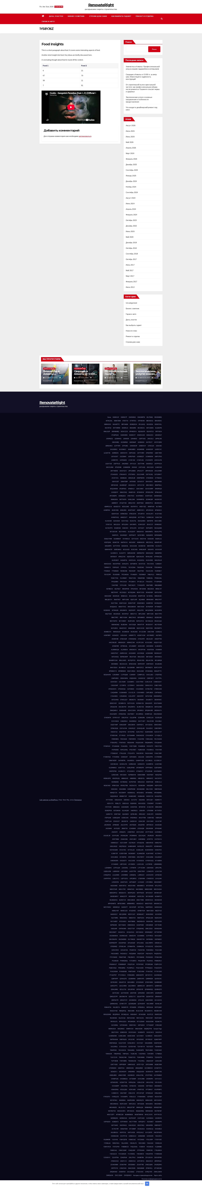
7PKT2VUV (123, 582)
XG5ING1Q (149, 1129)
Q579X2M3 (113, 982)
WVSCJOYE (149, 1114)
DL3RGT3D (140, 707)
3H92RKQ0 (158, 489)
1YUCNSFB (149, 460)
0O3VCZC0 (124, 431)
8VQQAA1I (113, 607)
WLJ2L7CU (122, 1107)
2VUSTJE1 (115, 478)
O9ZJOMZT (112, 932)
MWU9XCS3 (158, 903)
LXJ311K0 (141, 882)
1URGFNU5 (131, 456)
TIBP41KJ (126, 1054)
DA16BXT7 (149, 700)
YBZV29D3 (141, 1143)
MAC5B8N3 (139, 889)
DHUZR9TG (131, 707)
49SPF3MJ (140, 503)
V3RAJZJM (140, 1082)
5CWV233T (141, 524)
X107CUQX (141, 1118)
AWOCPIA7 (114, 653)
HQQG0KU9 (114, 796)
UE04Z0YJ (114, 1071)
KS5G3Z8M (149, 857)
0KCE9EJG (141, 428)
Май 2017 (130, 270)
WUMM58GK (129, 1114)
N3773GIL (141, 907)
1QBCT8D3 (158, 453)
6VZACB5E (149, 560)
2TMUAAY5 (123, 474)
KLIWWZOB (141, 853)
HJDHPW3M (131, 789)
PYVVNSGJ (122, 975)
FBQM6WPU (149, 742)
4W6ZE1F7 (123, 517)
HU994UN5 (141, 796)
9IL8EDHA (124, 624)
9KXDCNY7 (149, 624)
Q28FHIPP (114, 978)
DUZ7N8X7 (131, 714)
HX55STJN (149, 796)
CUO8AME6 (123, 692)
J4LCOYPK (124, 825)
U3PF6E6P (122, 1064)
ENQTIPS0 (122, 732)
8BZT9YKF (114, 592)
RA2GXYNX (114, 1011)
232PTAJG (117, 463)
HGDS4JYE (133, 785)
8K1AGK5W (132, 596)
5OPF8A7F (132, 535)
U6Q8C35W (158, 1064)
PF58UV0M (158, 957)
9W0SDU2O (116, 632)
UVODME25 (124, 1079)
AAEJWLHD (112, 642)
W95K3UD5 (148, 1100)
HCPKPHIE (132, 782)
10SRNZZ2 (109, 438)
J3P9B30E (115, 825)
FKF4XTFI (150, 746)
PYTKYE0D (158, 971)
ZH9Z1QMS (149, 1164)
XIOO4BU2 (158, 1129)
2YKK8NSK (149, 478)
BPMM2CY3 (113, 671)
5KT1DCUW (113, 531)
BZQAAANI (107, 674)
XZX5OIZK (150, 1136)
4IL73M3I (159, 506)
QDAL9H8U (114, 989)
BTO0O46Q (149, 671)
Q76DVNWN (149, 982)
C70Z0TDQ (158, 674)
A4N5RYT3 (132, 635)
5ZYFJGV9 (135, 539)
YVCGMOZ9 (122, 1154)
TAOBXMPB (140, 1050)
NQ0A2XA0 (158, 918)
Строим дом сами (98, 16)
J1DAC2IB (141, 821)
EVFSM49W (131, 735)
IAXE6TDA (133, 807)
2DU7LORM (109, 467)
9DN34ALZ (149, 617)
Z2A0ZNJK (123, 1157)
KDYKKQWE (114, 850)
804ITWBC (149, 585)
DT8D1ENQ (122, 714)
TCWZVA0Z (158, 1050)
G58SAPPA (149, 757)
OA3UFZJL (121, 932)
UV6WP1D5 (114, 1079)
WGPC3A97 (123, 1104)
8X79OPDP (149, 607)
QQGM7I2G (149, 996)
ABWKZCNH (131, 642)
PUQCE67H (158, 968)
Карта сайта (158, 1175)
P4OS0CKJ (123, 953)
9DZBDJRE (158, 617)
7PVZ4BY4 (132, 582)
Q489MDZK (149, 978)
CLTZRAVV (131, 685)
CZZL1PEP (131, 696)
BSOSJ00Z (140, 671)
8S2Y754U (114, 603)
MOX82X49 (158, 900)
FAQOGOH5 (139, 742)
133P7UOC (142, 438)
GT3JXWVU (131, 771)
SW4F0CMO (158, 1043)
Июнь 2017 (130, 265)
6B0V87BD (150, 546)
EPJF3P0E (131, 732)
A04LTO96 (151, 632)
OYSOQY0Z (149, 946)
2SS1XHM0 (158, 471)
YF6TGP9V (116, 1147)
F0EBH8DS (115, 739)
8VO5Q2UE (158, 603)
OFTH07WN (158, 932)
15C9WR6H (124, 442)
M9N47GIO (130, 889)
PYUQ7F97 (113, 975)
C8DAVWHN (124, 678)
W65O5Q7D (140, 1100)
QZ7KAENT (141, 1004)
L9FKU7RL (158, 868)
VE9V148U (132, 1089)
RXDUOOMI (149, 1021)
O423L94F (114, 928)
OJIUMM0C (140, 936)
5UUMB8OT (117, 539)
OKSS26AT (158, 936)
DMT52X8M (158, 707)
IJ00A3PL (142, 810)
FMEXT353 (158, 746)
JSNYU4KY (133, 839)
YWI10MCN (140, 1154)
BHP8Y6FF (141, 664)
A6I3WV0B (115, 639)
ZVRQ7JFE (148, 1172)
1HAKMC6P (133, 446)
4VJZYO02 (158, 514)
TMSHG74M (122, 1057)
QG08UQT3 (158, 989)
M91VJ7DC (122, 889)
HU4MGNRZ (132, 796)
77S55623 (107, 571)
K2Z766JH (132, 843)
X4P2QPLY (141, 1122)
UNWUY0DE (122, 1075)
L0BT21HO (123, 864)
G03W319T (124, 757)
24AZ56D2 (125, 463)
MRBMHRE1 (131, 903)
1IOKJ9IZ (159, 446)
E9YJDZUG (149, 725)
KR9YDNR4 (131, 857)
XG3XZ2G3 (141, 1129)
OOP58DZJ (158, 939)
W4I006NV (122, 1100)
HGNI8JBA (141, 785)
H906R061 (133, 778)
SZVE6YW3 (132, 1046)
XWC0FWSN (158, 1132)
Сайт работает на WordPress (48, 800)
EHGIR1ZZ (132, 728)
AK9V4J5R (141, 646)
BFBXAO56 (132, 664)
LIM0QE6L (133, 875)
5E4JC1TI (150, 524)
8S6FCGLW (122, 603)
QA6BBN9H (158, 982)
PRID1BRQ (121, 968)
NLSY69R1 (114, 918)
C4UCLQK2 (149, 674)
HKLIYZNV (149, 789)
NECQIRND (122, 914)
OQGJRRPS (149, 943)
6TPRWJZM (158, 556)
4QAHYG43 (115, 514)
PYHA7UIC (149, 971)
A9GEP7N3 (158, 639)
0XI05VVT (132, 435)
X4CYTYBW (133, 1122)
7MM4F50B (141, 578)
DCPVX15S (131, 703)
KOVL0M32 (114, 857)
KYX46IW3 (114, 864)
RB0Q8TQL (122, 1011)
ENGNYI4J (114, 732)
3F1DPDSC (122, 489)
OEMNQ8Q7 (149, 932)
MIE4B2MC (132, 896)
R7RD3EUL (141, 1007)
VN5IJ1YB (131, 1093)
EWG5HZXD (140, 735)
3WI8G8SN (114, 499)
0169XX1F (116, 417)
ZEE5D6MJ (131, 1164)
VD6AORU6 (114, 1089)
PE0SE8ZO (149, 957)
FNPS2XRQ (124, 750)
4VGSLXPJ (149, 514)
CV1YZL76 (131, 692)
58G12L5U (117, 524)
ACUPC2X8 (140, 642)
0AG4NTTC (116, 424)
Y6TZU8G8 (140, 1139)
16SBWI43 (141, 442)
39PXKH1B (114, 485)
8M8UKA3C (158, 596)
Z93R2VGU (132, 1161)
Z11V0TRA (115, 1157)
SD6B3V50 (123, 1032)
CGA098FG (130, 682)
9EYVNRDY (122, 621)
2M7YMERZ (114, 471)
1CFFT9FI (117, 446)
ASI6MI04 (159, 649)
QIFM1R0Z (141, 993)
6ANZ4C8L (125, 546)
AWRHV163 (123, 653)
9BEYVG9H (123, 617)
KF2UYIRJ (123, 850)
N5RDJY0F (115, 911)
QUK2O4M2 (149, 1000)
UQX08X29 (131, 1075)
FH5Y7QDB (133, 746)
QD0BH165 (158, 986)
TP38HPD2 (149, 1057)
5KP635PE (149, 528)
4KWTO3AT (131, 510)
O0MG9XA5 (131, 925)
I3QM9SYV (158, 800)
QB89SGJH (141, 986)
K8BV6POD (149, 843)
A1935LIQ (159, 632)
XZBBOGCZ (132, 1136)
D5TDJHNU (115, 700)
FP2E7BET (132, 750)
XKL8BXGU (114, 1132)
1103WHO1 (118, 438)
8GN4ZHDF (149, 592)
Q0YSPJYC (149, 975)
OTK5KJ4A (122, 946)
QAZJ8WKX (132, 986)
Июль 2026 (130, 131)
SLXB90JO (149, 1036)
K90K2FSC (158, 843)
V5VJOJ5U (158, 1082)
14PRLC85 (158, 438)
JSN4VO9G (124, 839)
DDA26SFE (148, 703)
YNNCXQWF (123, 1150)
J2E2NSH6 (107, 825)
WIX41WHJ (149, 1104)
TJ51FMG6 (142, 1054)
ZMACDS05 (131, 1168)
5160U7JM (158, 517)
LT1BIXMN (141, 878)
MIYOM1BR (149, 896)
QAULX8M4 (123, 986)
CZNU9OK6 (123, 696)
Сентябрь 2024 (132, 192)
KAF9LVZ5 (140, 846)
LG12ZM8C (115, 875)
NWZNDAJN (141, 921)
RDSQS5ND (107, 1014)
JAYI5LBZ (117, 828)
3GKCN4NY (140, 489)
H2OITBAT (150, 775)
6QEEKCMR (131, 556)
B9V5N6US (158, 657)
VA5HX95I (141, 1086)
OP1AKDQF (131, 943)
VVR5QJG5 (115, 1096)
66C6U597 (132, 542)
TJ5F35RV (150, 1054)
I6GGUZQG (141, 803)
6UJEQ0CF (115, 560)
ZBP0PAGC (158, 1161)
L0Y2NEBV (131, 864)
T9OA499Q (131, 1050)
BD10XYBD (140, 660)
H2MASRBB (141, 775)
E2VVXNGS (115, 721)
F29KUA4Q (149, 739)
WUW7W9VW (139, 1114)
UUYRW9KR (158, 1075)
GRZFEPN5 (112, 771)
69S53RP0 (108, 546)
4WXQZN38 (132, 517)
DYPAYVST (116, 717)
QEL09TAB (131, 989)
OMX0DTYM (140, 939)
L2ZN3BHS (108, 868)
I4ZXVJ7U (110, 803)
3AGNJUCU (132, 485)
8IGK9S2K (116, 596)
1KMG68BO (131, 449)
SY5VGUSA (123, 1046)
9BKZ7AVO (132, 617)
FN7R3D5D (115, 750)
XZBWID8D (141, 1136)
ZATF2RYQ (140, 1161)
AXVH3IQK (140, 653)
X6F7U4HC (114, 1125)
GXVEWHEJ (158, 771)
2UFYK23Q (149, 474)
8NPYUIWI (125, 599)
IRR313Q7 (142, 814)
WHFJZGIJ (132, 1104)
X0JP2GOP (132, 1118)
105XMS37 (158, 435)
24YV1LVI (133, 463)
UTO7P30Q (148, 1075)
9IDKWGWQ (115, 624)
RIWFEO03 (158, 1014)
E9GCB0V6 (131, 725)
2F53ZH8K (118, 467)
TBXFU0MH (149, 1050)
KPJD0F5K (123, 857)
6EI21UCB (126, 549)
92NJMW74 (123, 610)
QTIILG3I (141, 1000)
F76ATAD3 (122, 742)
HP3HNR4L (149, 793)
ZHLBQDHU (158, 1164)
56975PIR (150, 521)
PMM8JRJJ (158, 961)
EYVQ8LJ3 (158, 735)
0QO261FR (141, 431)
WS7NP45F (158, 1111)
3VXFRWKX (140, 496)
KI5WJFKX (158, 850)
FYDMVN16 (107, 757)
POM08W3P (122, 964)
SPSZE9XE (140, 1039)
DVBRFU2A (148, 714)
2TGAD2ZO (114, 474)
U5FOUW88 (149, 1064)
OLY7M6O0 (131, 939)
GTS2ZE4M (148, 771)
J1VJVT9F (158, 821)
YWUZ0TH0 (149, 1154)
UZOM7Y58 (123, 1082)
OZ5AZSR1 (158, 946)
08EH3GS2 (149, 421)
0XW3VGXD (141, 435)
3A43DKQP (123, 485)
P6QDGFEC (158, 953)
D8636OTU (132, 700)
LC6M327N (150, 871)
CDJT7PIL (158, 678)
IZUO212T (116, 821)
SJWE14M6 (122, 1036)
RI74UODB (142, 1014)
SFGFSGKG (132, 1032)
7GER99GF (142, 574)
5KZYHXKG (122, 531)
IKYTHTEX (158, 810)
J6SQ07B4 (141, 825)
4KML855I (123, 510)
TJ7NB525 (158, 1054)
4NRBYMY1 (140, 510)
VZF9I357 (150, 1096)
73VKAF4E (149, 567)
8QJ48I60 (142, 599)
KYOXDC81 (140, 860)
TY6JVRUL (141, 1061)
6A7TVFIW (116, 546)
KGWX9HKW (149, 850)
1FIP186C (125, 446)
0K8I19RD (133, 428)
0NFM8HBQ (115, 431)
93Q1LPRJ (140, 610)
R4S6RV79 (124, 1007)
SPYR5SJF (148, 1039)
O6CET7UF (131, 928)
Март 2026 (130, 153)
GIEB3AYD (141, 764)
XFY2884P (132, 1129)
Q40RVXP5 (140, 978)
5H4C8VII (125, 528)
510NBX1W (149, 517)
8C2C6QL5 (123, 592)
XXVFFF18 (123, 1136)
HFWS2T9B (124, 785)
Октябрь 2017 (131, 259)
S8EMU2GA (112, 1029)
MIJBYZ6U (140, 896)
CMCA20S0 (139, 685)
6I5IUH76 (150, 549)
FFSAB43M (115, 746)
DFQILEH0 (113, 707)
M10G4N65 (114, 885)
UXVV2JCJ (158, 1079)
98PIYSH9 (150, 614)
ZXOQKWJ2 (128, 1175)
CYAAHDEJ (114, 696)
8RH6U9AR (149, 599)
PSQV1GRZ (140, 968)
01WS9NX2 (132, 417)
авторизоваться (85, 136)
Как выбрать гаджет (121, 16)
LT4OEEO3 (150, 878)
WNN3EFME (158, 1107)
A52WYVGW (141, 635)
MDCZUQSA (158, 889)
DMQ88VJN (149, 707)
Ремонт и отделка (144, 16)
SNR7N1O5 (123, 1039)
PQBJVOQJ (113, 968)
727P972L (124, 567)
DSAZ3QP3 (113, 714)
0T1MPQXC (115, 435)
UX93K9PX (149, 1079)
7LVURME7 (123, 578)
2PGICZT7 (140, 471)
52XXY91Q (124, 521)
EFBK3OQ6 (114, 728)
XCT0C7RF (115, 1129)
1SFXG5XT (114, 456)
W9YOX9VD (158, 1100)
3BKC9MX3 (149, 485)
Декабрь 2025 (131, 164)
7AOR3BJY (158, 571)
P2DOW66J (149, 950)
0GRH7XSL (158, 424)
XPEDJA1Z (140, 1132)
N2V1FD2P (132, 907)
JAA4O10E (158, 825)
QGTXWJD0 (124, 993)
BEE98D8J (114, 664)
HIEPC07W (158, 785)
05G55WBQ (158, 417)
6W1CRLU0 (158, 560)
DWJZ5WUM (158, 714)
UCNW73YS (158, 1068)
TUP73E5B (114, 1061)
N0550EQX (116, 907)
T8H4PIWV (113, 1050)
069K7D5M (117, 421)
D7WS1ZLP (123, 700)
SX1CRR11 (114, 1046)
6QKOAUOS (140, 556)
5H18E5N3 (117, 528)
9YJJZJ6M (142, 632)
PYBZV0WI (140, 971)
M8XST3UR (113, 889)
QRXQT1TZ (123, 1000)
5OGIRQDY (123, 535)
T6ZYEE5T (149, 1046)
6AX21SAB (133, 546)
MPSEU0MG (121, 903)
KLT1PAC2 (158, 853)
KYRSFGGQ (149, 860)
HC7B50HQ (123, 782)
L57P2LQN (116, 868)
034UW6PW (141, 417)
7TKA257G (149, 582)
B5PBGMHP (124, 657)
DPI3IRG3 (140, 710)
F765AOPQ (113, 742)
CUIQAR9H (114, 692)
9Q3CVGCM (140, 628)
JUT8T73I (150, 839)
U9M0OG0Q (130, 1068)
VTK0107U (106, 1096)
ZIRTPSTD (114, 1168)
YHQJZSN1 (133, 1147)
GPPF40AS (149, 767)
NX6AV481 (149, 921)
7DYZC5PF (107, 574)
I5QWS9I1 (133, 803)
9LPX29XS (114, 628)
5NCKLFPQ (158, 531)
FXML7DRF (158, 753)
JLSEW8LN (158, 832)
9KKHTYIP (140, 624)
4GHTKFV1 (134, 506)
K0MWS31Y (114, 843)
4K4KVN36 (115, 510)
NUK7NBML (131, 921)
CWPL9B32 (149, 692)
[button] (162, 19)
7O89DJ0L (149, 578)
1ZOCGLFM (158, 460)
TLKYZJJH (113, 1057)
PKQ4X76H (141, 961)
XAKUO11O (132, 1125)
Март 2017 (130, 276)
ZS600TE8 (122, 1172)
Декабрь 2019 (131, 243)
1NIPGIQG (132, 453)
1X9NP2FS (114, 460)
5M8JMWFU (149, 531)
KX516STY (123, 860)
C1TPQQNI (124, 674)
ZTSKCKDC (140, 1172)
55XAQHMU (141, 521)
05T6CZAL (109, 421)
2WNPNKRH (140, 478)
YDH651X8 (158, 1143)
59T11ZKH (125, 524)
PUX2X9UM (114, 971)
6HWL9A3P (142, 549)
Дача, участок (56, 16)
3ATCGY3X (140, 485)
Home (109, 417)
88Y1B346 (143, 589)
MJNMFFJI (158, 896)
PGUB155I (115, 961)
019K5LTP (124, 417)
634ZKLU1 (158, 539)
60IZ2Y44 (143, 539)
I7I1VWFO (158, 803)
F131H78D (141, 739)
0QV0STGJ (150, 431)
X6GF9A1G (123, 1125)
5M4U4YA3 (140, 531)
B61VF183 (133, 657)
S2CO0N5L (114, 1025)
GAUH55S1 (130, 760)
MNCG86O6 (131, 900)
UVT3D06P (132, 1079)
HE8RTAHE (149, 782)
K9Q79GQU (122, 846)
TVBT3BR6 (123, 1061)
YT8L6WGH (158, 1150)
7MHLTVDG (132, 578)
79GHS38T (132, 571)
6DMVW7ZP (108, 549)
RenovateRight (101, 5)
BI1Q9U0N (158, 664)
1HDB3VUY (142, 446)
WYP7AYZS (158, 1114)
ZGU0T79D (140, 1164)
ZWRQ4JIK (109, 1175)
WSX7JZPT (110, 1114)
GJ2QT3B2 (158, 764)
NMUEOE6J (123, 918)
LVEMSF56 (115, 882)
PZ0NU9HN (130, 975)
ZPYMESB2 (158, 1168)
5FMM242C (158, 524)
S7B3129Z (158, 1025)
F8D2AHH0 (130, 742)
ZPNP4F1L (149, 1168)
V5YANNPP (115, 1086)
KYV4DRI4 (158, 860)
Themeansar (78, 800)
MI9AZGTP (123, 896)
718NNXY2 (107, 567)
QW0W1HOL (114, 1004)
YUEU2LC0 (113, 1154)
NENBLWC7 (140, 914)
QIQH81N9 (158, 993)
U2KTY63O (114, 1064)
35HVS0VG (149, 481)
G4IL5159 (141, 757)
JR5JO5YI (158, 835)
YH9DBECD (125, 1147)
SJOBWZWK (113, 1036)
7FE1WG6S (125, 574)
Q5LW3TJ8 (122, 982)
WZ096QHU (114, 1118)
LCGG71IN (158, 871)
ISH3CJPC (150, 814)
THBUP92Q (117, 1054)
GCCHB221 (148, 760)
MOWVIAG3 (149, 900)
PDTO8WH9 (140, 957)
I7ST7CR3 (108, 807)
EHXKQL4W (141, 728)
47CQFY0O (123, 503)
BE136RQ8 (158, 660)
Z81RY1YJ (123, 1161)
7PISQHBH (114, 582)
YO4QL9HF (131, 1150)
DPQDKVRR (149, 710)
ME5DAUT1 (122, 893)
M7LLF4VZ (158, 885)
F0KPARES (132, 739)
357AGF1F (140, 481)
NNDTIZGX (140, 918)
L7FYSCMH (141, 868)
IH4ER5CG (134, 810)
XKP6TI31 (123, 1132)
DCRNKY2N (140, 703)
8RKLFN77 (158, 599)
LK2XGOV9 (149, 875)
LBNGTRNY (141, 871)
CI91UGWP (114, 685)
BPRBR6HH (122, 671)
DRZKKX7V (158, 710)
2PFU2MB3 (132, 471)
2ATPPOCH (158, 463)
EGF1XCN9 (123, 728)
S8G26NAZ (121, 1029)
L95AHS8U (150, 868)
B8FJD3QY (149, 657)
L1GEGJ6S (140, 864)
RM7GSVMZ (131, 1018)
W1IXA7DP (158, 1096)
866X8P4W (125, 589)
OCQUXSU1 (130, 932)
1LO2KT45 (107, 453)
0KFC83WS (149, 428)
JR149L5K (150, 835)
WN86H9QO (148, 1107)
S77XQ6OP (150, 1025)
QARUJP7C (114, 986)
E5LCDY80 (150, 721)
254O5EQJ (149, 463)
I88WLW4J (116, 807)
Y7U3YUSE (158, 1139)
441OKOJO (158, 499)
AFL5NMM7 (132, 646)
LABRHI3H (116, 871)
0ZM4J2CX (149, 435)
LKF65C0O (158, 875)
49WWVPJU (149, 503)
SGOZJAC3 (150, 1032)
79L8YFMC (140, 571)
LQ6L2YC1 (116, 878)
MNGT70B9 (140, 900)
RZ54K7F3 (158, 1021)
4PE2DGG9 (149, 510)
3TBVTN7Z (130, 496)
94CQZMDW (149, 610)
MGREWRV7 (114, 896)
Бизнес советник (76, 16)
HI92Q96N (150, 785)
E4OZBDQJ (132, 721)
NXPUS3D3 (158, 921)
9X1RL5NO (134, 632)
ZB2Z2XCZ (149, 1161)
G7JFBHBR (158, 757)
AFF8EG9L (123, 646)
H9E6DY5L (141, 778)
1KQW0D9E (140, 449)
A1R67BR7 (107, 635)
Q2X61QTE (123, 978)
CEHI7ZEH (113, 682)
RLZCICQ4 (122, 1018)
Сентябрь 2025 (132, 170)
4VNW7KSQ (115, 517)
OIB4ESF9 (132, 936)
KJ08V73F (114, 853)
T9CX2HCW (122, 1050)
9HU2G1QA (158, 621)
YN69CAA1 (113, 1150)
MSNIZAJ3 (140, 903)
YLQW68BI (158, 1147)
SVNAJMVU (131, 1043)
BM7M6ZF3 (149, 667)
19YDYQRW (158, 442)
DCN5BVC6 (122, 703)
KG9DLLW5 (139, 850)
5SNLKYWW (108, 539)
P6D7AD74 (149, 953)
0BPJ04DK (124, 424)
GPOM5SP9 (140, 767)
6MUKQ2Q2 (149, 553)
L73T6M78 (133, 868)
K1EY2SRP (123, 843)
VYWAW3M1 (141, 1096)
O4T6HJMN (122, 928)
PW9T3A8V (132, 971)
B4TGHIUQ (115, 657)
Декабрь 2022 (131, 226)
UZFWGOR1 (114, 1082)
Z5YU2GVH (149, 1157)
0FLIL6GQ (142, 424)
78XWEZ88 (123, 571)
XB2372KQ (140, 1125)
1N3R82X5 (115, 453)
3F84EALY (131, 489)
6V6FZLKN (132, 560)
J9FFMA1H (149, 825)
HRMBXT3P (123, 796)
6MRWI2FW (140, 553)
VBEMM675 (158, 1086)
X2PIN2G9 (107, 1122)
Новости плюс (131, 331)
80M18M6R (158, 585)
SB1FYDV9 (114, 1032)
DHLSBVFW (122, 707)
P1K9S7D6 (141, 950)
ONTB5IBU (149, 939)
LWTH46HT (132, 882)
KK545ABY (131, 853)
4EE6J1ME (125, 506)
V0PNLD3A (132, 1082)
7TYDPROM (158, 582)
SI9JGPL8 (158, 1032)
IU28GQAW (116, 818)
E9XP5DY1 (140, 725)
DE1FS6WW (158, 703)
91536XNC (107, 610)
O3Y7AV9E (158, 925)
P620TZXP (140, 953)
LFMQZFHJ (107, 875)
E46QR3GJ (124, 721)
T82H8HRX (158, 1046)
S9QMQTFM (148, 1029)
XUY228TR (148, 1132)
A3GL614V (123, 635)
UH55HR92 (131, 1071)
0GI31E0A (150, 424)
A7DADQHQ (132, 639)
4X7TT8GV (141, 517)
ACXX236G (148, 642)
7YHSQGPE (141, 585)
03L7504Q (150, 417)
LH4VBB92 (124, 875)
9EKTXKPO (113, 621)
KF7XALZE (131, 850)
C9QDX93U (132, 678)
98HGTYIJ (133, 614)
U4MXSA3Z (131, 1064)
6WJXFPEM (116, 564)
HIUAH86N (122, 789)
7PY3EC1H (140, 582)
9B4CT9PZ (114, 617)
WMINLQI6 (139, 1107)
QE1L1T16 (123, 989)
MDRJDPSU (113, 893)
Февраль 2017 (131, 282)
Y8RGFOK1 (115, 1143)
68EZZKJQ (149, 542)
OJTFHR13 (149, 936)
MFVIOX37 (149, 893)
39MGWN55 (158, 481)
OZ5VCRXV (115, 950)
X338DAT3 (115, 1122)
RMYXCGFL (140, 1018)
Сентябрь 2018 (132, 254)
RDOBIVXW (158, 1011)
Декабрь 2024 (131, 181)
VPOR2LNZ (149, 1093)
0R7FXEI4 (158, 431)
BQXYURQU (131, 671)
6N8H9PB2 (158, 553)
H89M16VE (124, 778)
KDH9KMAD (158, 846)
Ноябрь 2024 (131, 187)
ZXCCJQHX (118, 1175)
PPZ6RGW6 (149, 964)
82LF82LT (118, 589)
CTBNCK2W (158, 689)
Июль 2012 (130, 287)
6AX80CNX (141, 546)
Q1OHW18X (158, 975)
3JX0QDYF (114, 492)
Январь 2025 (131, 176)
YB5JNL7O (133, 1143)
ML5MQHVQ (113, 900)
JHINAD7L (122, 832)
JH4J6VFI (115, 832)
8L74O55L (150, 596)
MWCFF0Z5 (148, 903)
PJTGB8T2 (133, 961)
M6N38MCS (140, 885)
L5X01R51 (125, 868)
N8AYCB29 (150, 911)
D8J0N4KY (141, 700)
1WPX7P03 (158, 456)
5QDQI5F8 (149, 535)
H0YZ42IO (123, 775)
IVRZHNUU (133, 818)
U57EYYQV (140, 1064)
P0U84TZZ (133, 950)
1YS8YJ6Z (131, 460)
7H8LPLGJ (151, 574)
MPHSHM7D (112, 903)
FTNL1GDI (123, 753)
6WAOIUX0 (107, 564)
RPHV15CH (122, 1021)
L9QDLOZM (107, 871)
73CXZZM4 (131, 567)
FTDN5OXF (114, 753)
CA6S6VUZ (141, 678)
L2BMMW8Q (158, 864)
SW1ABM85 (148, 1043)
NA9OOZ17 (114, 914)
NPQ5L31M (149, 918)
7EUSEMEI (116, 574)
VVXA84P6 (124, 1096)
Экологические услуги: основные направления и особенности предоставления (139, 99)
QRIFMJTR (114, 1000)
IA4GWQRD (125, 807)
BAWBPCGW (113, 660)
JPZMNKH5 (133, 835)
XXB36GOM (114, 1136)
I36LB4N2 (142, 800)
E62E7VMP (114, 725)
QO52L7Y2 (132, 996)
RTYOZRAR (140, 1021)
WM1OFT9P (131, 1107)
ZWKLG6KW (158, 1172)
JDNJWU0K (149, 828)
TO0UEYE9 (131, 1057)
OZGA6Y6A (124, 950)
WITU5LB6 (140, 1104)
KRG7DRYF (140, 857)
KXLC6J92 (131, 860)
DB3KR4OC (158, 700)
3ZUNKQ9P (149, 499)
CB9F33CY (150, 678)
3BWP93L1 (158, 485)
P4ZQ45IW (132, 953)
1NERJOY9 (123, 453)
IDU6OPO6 (108, 810)
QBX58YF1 (149, 986)
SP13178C (131, 1039)
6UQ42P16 (123, 560)
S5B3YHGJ (132, 1025)
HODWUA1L (131, 793)
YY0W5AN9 (158, 1154)
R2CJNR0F (150, 1004)
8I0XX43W (108, 596)
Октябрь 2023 (131, 220)
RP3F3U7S (114, 1021)
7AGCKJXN (149, 571)
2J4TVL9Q (142, 467)
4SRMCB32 (124, 514)
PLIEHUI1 (150, 961)
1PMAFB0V (149, 453)
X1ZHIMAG (149, 1118)
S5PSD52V (141, 1025)
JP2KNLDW (124, 835)
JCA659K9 (132, 828)
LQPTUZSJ (124, 878)
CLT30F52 (123, 685)
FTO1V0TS (131, 753)
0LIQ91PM (158, 428)
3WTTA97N (122, 499)
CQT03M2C (130, 689)
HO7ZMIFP (122, 793)
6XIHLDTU (125, 564)
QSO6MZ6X (132, 1000)
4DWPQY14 (108, 506)
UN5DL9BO (113, 1075)
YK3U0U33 (149, 1147)
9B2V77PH (158, 614)
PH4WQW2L (124, 961)
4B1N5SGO (158, 503)
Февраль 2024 (131, 215)
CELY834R (122, 682)
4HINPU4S (151, 506)
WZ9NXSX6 (123, 1118)
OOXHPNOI (122, 943)
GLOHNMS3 (112, 767)
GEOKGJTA (123, 764)
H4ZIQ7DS (158, 775)
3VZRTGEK (148, 496)
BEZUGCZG (123, 664)
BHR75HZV (149, 664)
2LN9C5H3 (158, 467)
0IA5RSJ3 (125, 428)
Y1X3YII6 (115, 1139)
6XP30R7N (133, 564)
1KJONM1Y (122, 449)
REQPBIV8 (116, 1014)
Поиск (128, 42)
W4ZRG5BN (131, 1100)
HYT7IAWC (109, 800)
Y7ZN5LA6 (107, 1143)
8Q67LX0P (134, 599)
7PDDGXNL (158, 578)
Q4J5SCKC (158, 978)
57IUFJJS (109, 524)
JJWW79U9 (131, 832)
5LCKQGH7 (131, 531)
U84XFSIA (121, 1068)
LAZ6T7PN (132, 871)
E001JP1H (125, 717)
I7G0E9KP (150, 803)
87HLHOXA (134, 589)
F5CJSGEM (158, 739)
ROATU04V (158, 1018)
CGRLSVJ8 (148, 682)
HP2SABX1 (140, 793)
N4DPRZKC (149, 907)
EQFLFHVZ (139, 732)
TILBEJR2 (134, 1054)
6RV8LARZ (149, 556)
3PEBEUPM (149, 492)
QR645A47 (158, 996)
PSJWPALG (130, 968)
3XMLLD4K (131, 499)
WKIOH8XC (158, 1104)
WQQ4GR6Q (140, 1111)
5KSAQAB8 (158, 528)
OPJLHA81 (140, 943)
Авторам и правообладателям (142, 1175)
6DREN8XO (117, 549)
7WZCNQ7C (132, 585)
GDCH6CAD (114, 764)
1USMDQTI (140, 456)
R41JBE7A (116, 1007)
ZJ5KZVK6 (123, 1168)
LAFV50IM (124, 871)
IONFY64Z (117, 814)
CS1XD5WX (140, 689)
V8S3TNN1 (124, 1086)
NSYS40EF (114, 921)
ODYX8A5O (139, 932)
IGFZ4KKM (116, 810)
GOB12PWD (131, 767)
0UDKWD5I (124, 435)
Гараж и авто (48, 21)
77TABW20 (115, 571)
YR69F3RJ (149, 1150)
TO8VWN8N (140, 1057)
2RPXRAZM (149, 471)
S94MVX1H (129, 1029)
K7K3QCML (140, 843)
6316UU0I (151, 539)
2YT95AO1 (158, 478)
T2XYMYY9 (141, 1046)
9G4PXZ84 (131, 621)
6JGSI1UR (158, 549)
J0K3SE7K (124, 821)
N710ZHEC (132, 911)
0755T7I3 (125, 421)
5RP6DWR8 (158, 535)
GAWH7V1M (140, 760)
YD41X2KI (150, 1143)
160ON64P (132, 442)
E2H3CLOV (149, 717)
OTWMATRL (131, 946)
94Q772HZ (108, 614)
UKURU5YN (149, 1071)
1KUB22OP (149, 449)
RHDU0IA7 (133, 1014)
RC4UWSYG (149, 1011)
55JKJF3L (133, 521)
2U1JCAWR (140, 474)
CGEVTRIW (139, 682)
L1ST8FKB (149, 864)
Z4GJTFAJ (132, 1157)
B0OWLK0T (158, 653)
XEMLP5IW (124, 1129)
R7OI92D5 (133, 1007)
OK (147, 1183)
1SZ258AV (123, 456)
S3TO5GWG (123, 1025)
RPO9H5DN (131, 1021)
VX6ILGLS (132, 1096)
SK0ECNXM (131, 1036)
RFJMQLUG (125, 1014)
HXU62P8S (158, 796)
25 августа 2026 (82, 377)
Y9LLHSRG (124, 1143)
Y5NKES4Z (132, 1139)
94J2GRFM (158, 610)
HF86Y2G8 (115, 785)
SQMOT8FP (158, 1039)
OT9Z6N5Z (113, 946)
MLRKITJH (122, 900)
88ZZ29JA (151, 589)
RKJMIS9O (113, 1018)
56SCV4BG (158, 521)
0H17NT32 (108, 428)
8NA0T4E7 (117, 599)
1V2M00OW (149, 456)
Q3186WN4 (131, 978)
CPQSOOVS (112, 689)
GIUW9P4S (149, 764)
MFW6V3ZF (158, 893)
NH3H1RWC (149, 914)
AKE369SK (149, 646)
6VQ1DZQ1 (140, 560)
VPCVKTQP (140, 1093)
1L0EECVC (158, 449)
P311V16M (158, 950)
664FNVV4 (124, 542)
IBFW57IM (142, 807)
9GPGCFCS (140, 621)
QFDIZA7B (139, 989)
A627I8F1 (159, 635)
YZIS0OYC (107, 1157)
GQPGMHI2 (158, 767)
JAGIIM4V (109, 828)
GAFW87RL (122, 760)
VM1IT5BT (123, 1093)
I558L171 (118, 803)
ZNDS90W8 (140, 1168)
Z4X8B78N (140, 1157)
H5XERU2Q (116, 778)
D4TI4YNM (148, 696)
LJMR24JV (141, 875)
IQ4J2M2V (125, 814)
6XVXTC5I (142, 564)
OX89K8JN (140, 946)
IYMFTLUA (108, 821)
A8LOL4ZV (149, 639)
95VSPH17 (125, 614)
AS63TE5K (150, 649)
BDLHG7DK (149, 660)
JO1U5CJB (106, 835)
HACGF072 (158, 778)
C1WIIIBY (133, 674)
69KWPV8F (158, 542)
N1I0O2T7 (124, 907)
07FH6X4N (141, 421)
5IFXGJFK (133, 528)
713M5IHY (158, 564)
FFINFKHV (107, 746)
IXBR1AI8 (159, 818)
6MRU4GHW (131, 553)
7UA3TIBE (115, 585)
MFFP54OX (140, 893)
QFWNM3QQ (149, 989)
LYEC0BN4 (149, 882)
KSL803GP (158, 857)
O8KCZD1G (149, 928)
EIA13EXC (149, 728)
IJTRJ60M (150, 810)
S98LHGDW (138, 1029)
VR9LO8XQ (158, 1093)
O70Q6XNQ (140, 928)
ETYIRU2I (122, 735)
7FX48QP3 (133, 574)
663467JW (116, 542)
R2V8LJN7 (158, 1004)
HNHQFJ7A (113, 793)
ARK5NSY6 (132, 649)
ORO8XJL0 (158, 943)
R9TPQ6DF (158, 1007)
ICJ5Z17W (150, 807)
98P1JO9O (141, 614)
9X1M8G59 (125, 632)
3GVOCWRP (149, 489)
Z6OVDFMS (158, 1157)
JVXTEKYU (158, 839)
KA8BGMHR (132, 846)
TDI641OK (109, 1054)
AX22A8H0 (132, 653)
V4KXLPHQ (149, 1082)
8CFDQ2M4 (131, 592)
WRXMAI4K (149, 1111)
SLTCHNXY (140, 1036)
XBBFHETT (158, 1125)
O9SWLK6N (158, 928)
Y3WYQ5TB (123, 1139)
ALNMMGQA (115, 649)
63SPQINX (107, 542)
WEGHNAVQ (114, 1104)
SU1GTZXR (122, 1043)
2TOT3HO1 (131, 474)
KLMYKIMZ (149, 853)
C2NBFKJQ (140, 674)
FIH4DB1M (141, 746)
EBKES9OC (158, 725)
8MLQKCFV (108, 599)
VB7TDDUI (149, 1086)
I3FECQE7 (149, 800)
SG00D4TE (141, 1032)
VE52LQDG (123, 1089)
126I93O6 (126, 438)
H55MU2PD (107, 778)
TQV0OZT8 (158, 1057)
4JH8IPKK (107, 510)
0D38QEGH (133, 424)
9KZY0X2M (158, 624)
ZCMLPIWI (123, 1164)
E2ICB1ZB (158, 717)
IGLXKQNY (125, 810)
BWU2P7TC (158, 671)
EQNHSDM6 (149, 732)
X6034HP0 (158, 1122)
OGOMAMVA (114, 936)
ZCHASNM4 (114, 1164)
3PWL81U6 (158, 492)
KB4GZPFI (149, 846)
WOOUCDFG (121, 1111)
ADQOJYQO (158, 642)
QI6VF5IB (133, 993)
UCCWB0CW (149, 1068)
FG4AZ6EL (124, 746)
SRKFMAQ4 (113, 1043)
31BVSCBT (115, 481)
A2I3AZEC (115, 635)
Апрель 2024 (131, 209)
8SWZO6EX (141, 603)
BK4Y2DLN (113, 667)
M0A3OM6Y (158, 882)
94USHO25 (116, 614)
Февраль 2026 (131, 159)
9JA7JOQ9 (132, 624)
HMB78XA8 (158, 789)
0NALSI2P (107, 431)
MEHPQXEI (131, 893)
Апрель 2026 (131, 148)
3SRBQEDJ (122, 496)
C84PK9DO (114, 678)
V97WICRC (132, 1086)
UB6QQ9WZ (139, 1068)
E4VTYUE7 (141, 721)
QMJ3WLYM (123, 996)
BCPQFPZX (131, 660)
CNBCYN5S (158, 685)
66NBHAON (140, 542)
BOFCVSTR (158, 667)
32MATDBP (124, 481)
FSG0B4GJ (150, 750)
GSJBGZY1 (121, 771)
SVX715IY (140, 1043)
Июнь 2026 (130, 137)
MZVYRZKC (107, 907)
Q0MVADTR (140, 975)
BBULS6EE (122, 660)
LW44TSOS (124, 882)
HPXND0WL (158, 793)
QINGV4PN (149, 993)
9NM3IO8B (131, 628)
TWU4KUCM (132, 1061)
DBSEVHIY (113, 703)
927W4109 (115, 610)
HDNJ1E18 (141, 782)
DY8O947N (107, 717)
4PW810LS (158, 510)
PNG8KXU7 (113, 964)
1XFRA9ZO (123, 460)
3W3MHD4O (158, 496)
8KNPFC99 (141, 596)
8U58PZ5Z (149, 603)
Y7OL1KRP (149, 1139)
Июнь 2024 (130, 203)
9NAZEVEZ (123, 628)
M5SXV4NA (131, 885)
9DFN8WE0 (141, 617)
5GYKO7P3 (108, 528)
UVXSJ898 (141, 1079)
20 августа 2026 (113, 377)
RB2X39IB (131, 1011)
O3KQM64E (149, 925)
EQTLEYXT (158, 732)
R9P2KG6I (149, 1007)
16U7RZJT (149, 442)
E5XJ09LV (158, 721)
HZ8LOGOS (118, 800)
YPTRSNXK (140, 1150)
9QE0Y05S (149, 628)
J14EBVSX (133, 821)
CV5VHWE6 (140, 692)
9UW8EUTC (107, 632)
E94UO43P (123, 725)
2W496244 (123, 478)
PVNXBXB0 (123, 971)
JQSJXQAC (142, 835)
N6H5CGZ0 (123, 911)
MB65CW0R (148, 889)
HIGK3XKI (114, 789)
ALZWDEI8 (124, 649)
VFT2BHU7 (149, 1089)
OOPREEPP (113, 943)
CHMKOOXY (158, 682)
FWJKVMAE (149, 753)
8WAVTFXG (122, 607)
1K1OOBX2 (113, 449)
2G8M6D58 (126, 467)
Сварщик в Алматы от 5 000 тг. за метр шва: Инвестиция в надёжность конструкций (141, 77)
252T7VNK (141, 463)
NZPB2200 (113, 925)
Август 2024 (130, 198)
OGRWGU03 (123, 936)
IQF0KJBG (133, 814)
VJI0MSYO (114, 1093)
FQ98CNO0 (141, 750)
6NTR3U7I (113, 556)
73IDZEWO (140, 567)
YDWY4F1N (107, 1147)
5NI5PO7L (115, 535)
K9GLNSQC (113, 846)
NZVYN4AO (122, 925)
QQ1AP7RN (140, 996)
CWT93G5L (158, 692)
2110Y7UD (108, 463)
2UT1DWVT (158, 474)
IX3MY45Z (150, 818)
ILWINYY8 (109, 814)
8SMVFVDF (132, 603)
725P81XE (115, 567)
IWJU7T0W (142, 818)
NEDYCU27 (131, 914)
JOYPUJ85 (115, 835)
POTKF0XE (140, 964)
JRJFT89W (115, 839)
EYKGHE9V (149, 735)
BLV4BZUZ (122, 667)
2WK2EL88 (131, 478)
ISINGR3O (158, 814)
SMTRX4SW (114, 1039)
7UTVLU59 (123, 585)
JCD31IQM (140, 828)
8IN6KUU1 (124, 596)
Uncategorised (131, 303)
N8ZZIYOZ (158, 911)
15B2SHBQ (115, 442)
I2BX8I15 (126, 800)
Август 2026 (130, 125)
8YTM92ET (158, 607)
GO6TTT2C (121, 767)
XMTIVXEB (131, 1132)
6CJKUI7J (158, 546)
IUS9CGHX (125, 818)
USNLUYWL (140, 1075)
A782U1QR (123, 639)
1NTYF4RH (140, 453)
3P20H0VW (140, 492)
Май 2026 (130, 142)
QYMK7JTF (123, 1004)
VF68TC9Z (140, 1089)
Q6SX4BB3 (130, 982)
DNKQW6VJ (114, 710)
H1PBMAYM (132, 775)
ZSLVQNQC (130, 1172)
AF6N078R (115, 646)
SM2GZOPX (158, 1036)
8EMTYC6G (140, 592)
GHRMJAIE (132, 764)
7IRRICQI (159, 574)
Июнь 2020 (130, 231)
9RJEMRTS (158, 628)
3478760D (133, 481)
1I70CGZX (151, 446)
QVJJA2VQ (158, 1000)
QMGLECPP (114, 996)
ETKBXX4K (114, 735)
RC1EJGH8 (139, 1011)
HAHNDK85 (115, 782)
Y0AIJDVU (158, 1136)
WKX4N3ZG (113, 1107)
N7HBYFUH (141, 911)
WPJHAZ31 (130, 1111)
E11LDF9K (133, 717)
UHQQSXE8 (140, 1071)
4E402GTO (117, 506)
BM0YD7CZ (140, 667)
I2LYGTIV (134, 800)
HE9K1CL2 (158, 782)
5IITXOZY (141, 528)
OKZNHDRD (122, 939)
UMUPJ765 (158, 1071)
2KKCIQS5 (150, 467)
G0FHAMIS (132, 757)
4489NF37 (115, 503)
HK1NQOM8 (140, 789)
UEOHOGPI (122, 1071)
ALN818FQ (158, 646)
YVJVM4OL (131, 1154)
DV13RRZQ (139, 714)
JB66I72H (125, 828)
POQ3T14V (131, 964)
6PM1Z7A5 (121, 556)
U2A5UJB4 (158, 1061)
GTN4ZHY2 (139, 771)
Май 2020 (130, 237)
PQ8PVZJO (158, 964)
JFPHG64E (158, 828)
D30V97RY (140, 696)
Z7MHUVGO (115, 1161)
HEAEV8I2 (107, 785)
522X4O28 (116, 521)
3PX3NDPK (113, 496)
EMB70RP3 (158, 728)
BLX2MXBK (131, 667)
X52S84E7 (150, 1122)
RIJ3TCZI (150, 1014)
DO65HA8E (122, 710)
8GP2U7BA (158, 592)
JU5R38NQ (141, 839)
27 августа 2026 (51, 377)
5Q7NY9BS (141, 535)
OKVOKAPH (113, 939)
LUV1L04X (158, 878)
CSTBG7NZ (148, 689)
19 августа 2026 (144, 377)
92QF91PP (132, 610)
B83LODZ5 (141, 657)
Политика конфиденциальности (152, 1179)
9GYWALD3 (149, 621)
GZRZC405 (115, 775)
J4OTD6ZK (132, 825)
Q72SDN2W (140, 982)
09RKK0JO (107, 424)
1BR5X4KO (108, 446)
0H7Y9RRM (116, 428)
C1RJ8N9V (115, 674)
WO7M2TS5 (112, 1111)
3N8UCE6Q (123, 492)
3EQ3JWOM (114, 489)
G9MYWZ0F (113, 760)
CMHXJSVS (149, 685)
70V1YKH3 (150, 564)
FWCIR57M (139, 753)
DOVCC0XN (132, 710)
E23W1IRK (141, 717)
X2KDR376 (158, 1118)
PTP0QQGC (149, 968)
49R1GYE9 (131, 503)
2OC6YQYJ (123, 471)
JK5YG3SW (140, 832)
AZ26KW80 (149, 653)
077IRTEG (133, 421)
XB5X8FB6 (149, 1125)
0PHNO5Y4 (132, 431)
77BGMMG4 (158, 567)
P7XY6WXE (113, 957)
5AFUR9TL (133, 524)
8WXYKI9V (140, 607)
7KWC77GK (114, 578)
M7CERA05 (149, 885)
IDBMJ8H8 (158, 807)
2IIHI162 (134, 467)
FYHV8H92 (115, 757)
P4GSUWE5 (115, 953)
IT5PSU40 (108, 818)
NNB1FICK (132, 918)
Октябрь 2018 (131, 248)
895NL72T (158, 589)
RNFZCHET (149, 1018)
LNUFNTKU (107, 878)
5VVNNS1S (126, 539)
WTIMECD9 (119, 1114)
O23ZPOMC (140, 925)
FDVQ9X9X (158, 742)
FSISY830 (158, 750)
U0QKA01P (149, 1061)
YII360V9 (142, 1147)
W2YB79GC (113, 1100)
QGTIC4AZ (115, 993)
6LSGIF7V (122, 553)
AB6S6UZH (121, 642)
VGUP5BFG (158, 1089)
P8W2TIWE (122, 957)
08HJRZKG (158, 421)
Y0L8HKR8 (106, 1139)
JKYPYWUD (149, 832)
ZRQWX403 (113, 1172)
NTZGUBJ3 (122, 921)
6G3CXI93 (134, 549)
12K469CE (134, 438)
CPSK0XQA (122, 689)
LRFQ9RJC (133, 878)
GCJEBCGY (158, 760)
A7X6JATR (141, 639)
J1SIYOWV (149, 821)
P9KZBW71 (131, 957)
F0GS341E (123, 739)
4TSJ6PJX (141, 514)
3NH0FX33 (132, 492)
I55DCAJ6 (125, 803)
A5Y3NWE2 (150, 635)
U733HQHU (112, 1068)
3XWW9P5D (140, 499)
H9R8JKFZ (149, 778)
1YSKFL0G (140, 460)
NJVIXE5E (158, 914)
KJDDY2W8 (123, 853)
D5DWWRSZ (158, 696)
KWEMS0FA (114, 860)
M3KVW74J (122, 885)
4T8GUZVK (132, 514)
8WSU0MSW (132, 607)
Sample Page (157, 1029)
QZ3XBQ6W (132, 1004)
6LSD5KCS (114, 553)
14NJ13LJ (150, 438)
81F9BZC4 (109, 589)
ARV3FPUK (141, 649)
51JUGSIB (108, 521)
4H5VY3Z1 (142, 506)
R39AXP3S (107, 1007)
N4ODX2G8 (158, 907)
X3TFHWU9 (123, 1122)
